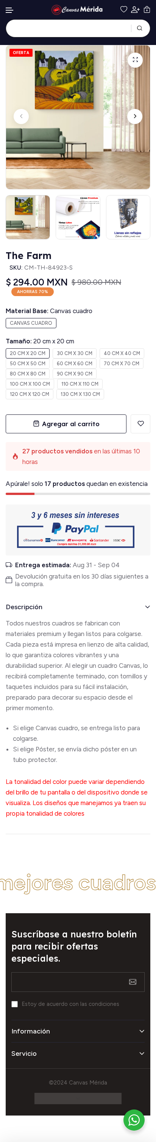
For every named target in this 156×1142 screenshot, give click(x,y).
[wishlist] (123, 10)
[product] (135, 60)
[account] (135, 9)
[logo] (78, 10)
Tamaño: (40, 341)
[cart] (147, 10)
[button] (10, 10)
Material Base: (49, 311)
